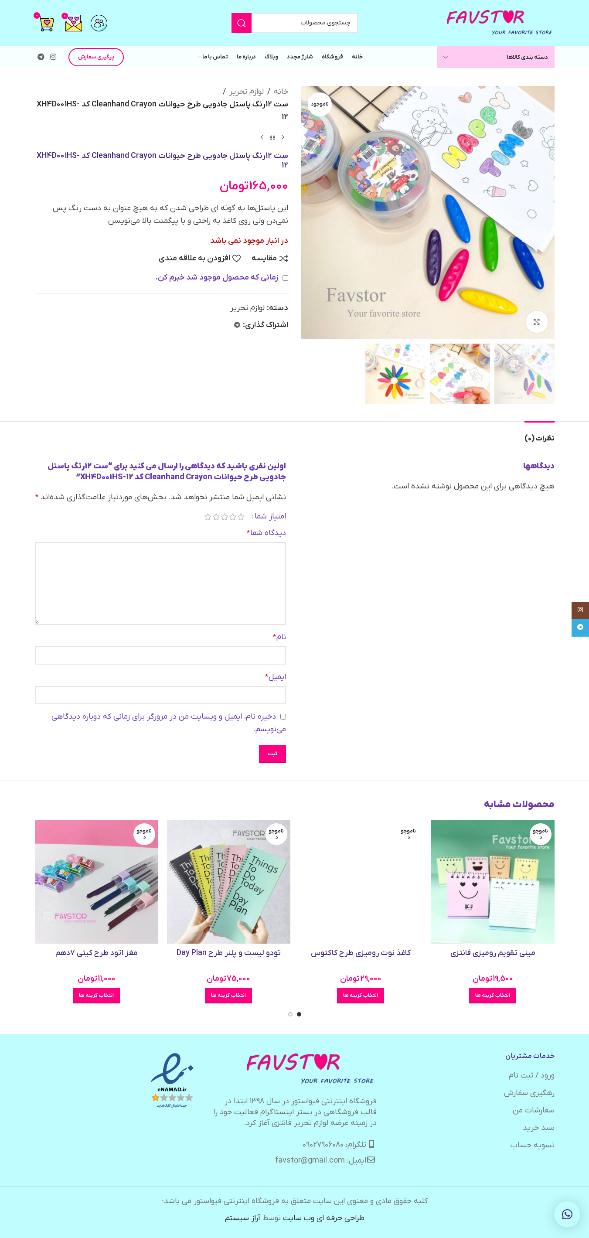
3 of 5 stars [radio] (225, 517)
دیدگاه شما (266, 533)
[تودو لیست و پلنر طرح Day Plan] (228, 882)
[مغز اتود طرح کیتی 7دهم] (96, 882)
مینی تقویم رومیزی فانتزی (492, 953)
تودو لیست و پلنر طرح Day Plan (229, 953)
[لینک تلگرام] (41, 57)
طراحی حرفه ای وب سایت (323, 1218)
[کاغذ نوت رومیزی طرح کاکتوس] (360, 882)
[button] (567, 1214)
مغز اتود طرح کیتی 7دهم (96, 953)
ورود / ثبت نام (532, 1076)
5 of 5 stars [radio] (208, 517)
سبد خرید (539, 1128)
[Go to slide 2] (290, 1014)
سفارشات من (534, 1110)
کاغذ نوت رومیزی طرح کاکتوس (361, 953)
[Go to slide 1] (299, 1014)
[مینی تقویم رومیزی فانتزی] (493, 882)
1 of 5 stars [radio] (241, 517)
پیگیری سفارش (96, 57)
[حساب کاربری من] (99, 23)
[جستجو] (242, 23)
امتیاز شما (270, 517)
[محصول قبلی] (283, 137)
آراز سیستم (242, 1218)
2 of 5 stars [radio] (233, 517)
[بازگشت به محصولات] (272, 137)
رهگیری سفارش (529, 1093)
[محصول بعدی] (262, 137)
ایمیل (275, 677)
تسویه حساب (533, 1145)
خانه (281, 92)
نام (279, 637)
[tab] (539, 434)
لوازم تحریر (246, 92)
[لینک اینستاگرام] (53, 57)
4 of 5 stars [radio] (216, 517)
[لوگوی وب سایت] (500, 22)
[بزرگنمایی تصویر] (537, 322)
